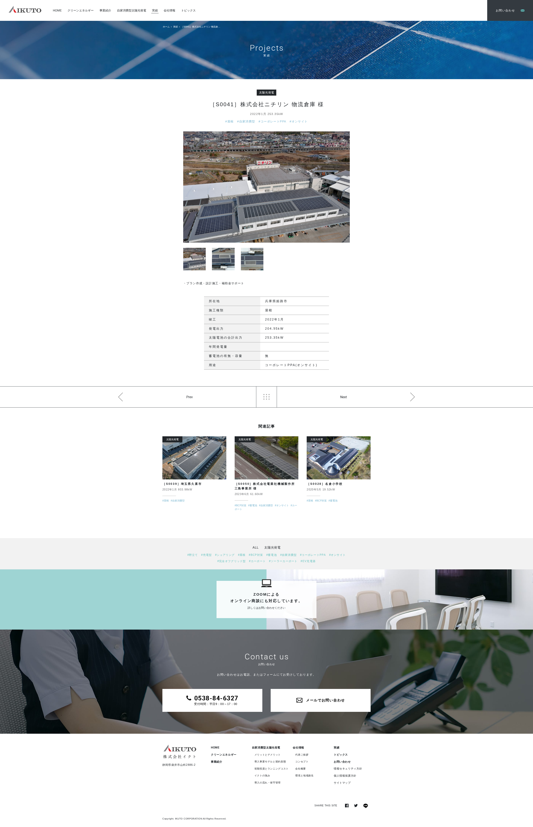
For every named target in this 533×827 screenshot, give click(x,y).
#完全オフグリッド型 (231, 561)
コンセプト (301, 761)
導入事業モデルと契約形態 (270, 761)
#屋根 (229, 121)
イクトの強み (262, 775)
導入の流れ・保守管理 (267, 782)
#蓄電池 (271, 554)
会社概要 (300, 768)
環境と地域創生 (304, 775)
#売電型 (206, 554)
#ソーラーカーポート (283, 561)
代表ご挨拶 (301, 754)
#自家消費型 (246, 121)
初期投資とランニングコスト (271, 768)
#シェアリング (225, 554)
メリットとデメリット (267, 754)
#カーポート (257, 561)
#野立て (192, 554)
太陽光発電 (266, 92)
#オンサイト (299, 121)
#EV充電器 (308, 561)
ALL (255, 547)
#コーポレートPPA (272, 121)
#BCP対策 (256, 554)
